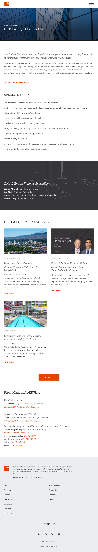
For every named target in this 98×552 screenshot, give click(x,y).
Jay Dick (8, 192)
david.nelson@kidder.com (30, 421)
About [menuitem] (6, 486)
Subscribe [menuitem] (8, 513)
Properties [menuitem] (53, 490)
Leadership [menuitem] (8, 499)
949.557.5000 (29, 439)
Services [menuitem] (7, 490)
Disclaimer (53, 546)
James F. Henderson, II (15, 195)
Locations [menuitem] (8, 504)
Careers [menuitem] (7, 495)
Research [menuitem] (53, 495)
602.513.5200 (18, 442)
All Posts (49, 377)
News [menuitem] (51, 499)
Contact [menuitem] (7, 509)
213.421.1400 (30, 436)
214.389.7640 (16, 445)
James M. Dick (11, 189)
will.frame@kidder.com (28, 407)
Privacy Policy (45, 546)
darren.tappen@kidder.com (16, 432)
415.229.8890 (10, 421)
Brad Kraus (9, 198)
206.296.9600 (10, 407)
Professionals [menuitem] (54, 486)
